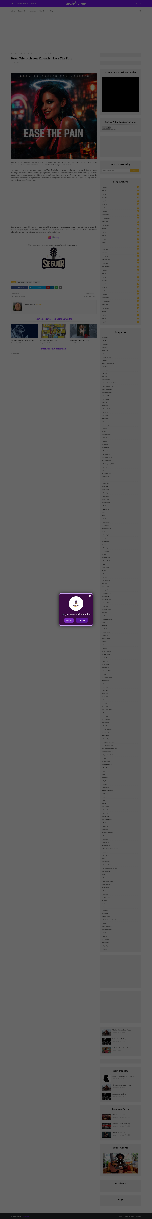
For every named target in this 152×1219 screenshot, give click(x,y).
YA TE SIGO (82, 620)
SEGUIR (69, 620)
